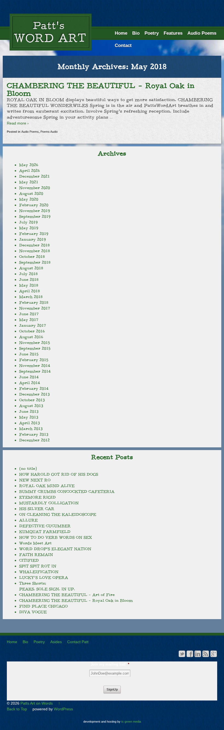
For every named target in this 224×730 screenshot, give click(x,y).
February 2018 (33, 302)
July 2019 (28, 222)
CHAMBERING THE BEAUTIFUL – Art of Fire (67, 594)
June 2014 (29, 377)
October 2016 (32, 331)
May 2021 (28, 182)
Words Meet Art (35, 543)
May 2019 (28, 228)
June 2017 (29, 314)
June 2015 (29, 354)
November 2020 (34, 187)
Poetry (152, 33)
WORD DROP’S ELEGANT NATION (55, 548)
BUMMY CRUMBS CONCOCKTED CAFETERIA (66, 491)
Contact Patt (78, 642)
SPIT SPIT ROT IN (37, 566)
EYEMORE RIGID (37, 497)
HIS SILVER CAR (36, 508)
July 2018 (28, 273)
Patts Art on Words (36, 703)
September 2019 (35, 216)
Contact (123, 45)
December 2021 (34, 176)
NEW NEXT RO (35, 480)
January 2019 (32, 239)
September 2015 (35, 348)
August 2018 (31, 268)
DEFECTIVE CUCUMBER (45, 526)
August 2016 (31, 337)
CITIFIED (29, 560)
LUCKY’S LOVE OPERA (43, 577)
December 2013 (34, 394)
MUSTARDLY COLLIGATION (49, 503)
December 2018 (34, 245)
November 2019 (34, 210)
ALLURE (28, 520)
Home (121, 33)
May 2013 (28, 417)
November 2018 (34, 251)
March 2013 (31, 428)
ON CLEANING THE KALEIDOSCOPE (57, 514)
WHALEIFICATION (38, 571)
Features (173, 33)
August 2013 (31, 405)
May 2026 (28, 164)
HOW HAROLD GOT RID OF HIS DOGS (58, 474)
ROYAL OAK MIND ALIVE (47, 485)
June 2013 (29, 411)
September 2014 (35, 371)
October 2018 (32, 256)
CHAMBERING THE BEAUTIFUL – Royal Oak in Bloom (100, 89)
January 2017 (32, 325)
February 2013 (33, 434)
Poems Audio (49, 131)
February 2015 (33, 359)
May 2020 (28, 199)
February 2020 (33, 205)
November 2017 (34, 308)
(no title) (28, 468)
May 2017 (28, 319)
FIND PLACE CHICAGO (43, 606)
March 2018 (31, 296)
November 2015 (34, 342)
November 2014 (34, 365)
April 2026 (29, 170)
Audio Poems (201, 33)
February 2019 (33, 233)
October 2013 (32, 400)
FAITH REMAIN (36, 554)
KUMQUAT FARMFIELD (44, 531)
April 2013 (29, 423)
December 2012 (34, 440)
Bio (136, 33)
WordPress (63, 709)
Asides (56, 642)
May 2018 (28, 285)
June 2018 (29, 279)
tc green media (131, 721)
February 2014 (33, 388)
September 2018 (35, 262)
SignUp (112, 689)
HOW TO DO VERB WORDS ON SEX (55, 537)
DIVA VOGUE (33, 612)
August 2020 (31, 193)
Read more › (18, 123)
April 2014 (29, 382)
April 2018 (29, 291)
